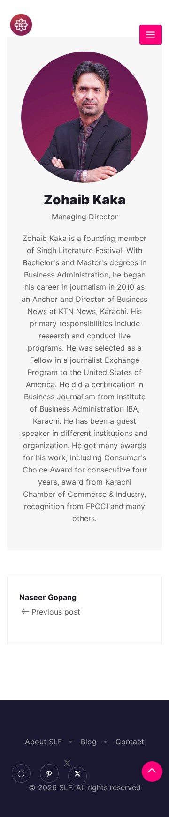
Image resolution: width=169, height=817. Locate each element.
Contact (129, 741)
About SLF (43, 741)
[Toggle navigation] (150, 35)
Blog (89, 741)
